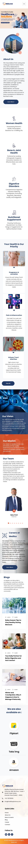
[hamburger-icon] (24, 3)
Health (16, 617)
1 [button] (8, 523)
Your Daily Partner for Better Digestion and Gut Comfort (13, 658)
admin (8, 617)
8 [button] (22, 523)
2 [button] (10, 523)
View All (8, 383)
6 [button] (18, 523)
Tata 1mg (14, 751)
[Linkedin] (9, 834)
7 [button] (20, 523)
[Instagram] (12, 834)
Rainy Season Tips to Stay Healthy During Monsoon (13, 622)
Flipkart (14, 733)
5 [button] (16, 523)
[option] (14, 503)
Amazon (14, 770)
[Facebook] (6, 834)
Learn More (10, 102)
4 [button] (14, 523)
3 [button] (12, 523)
